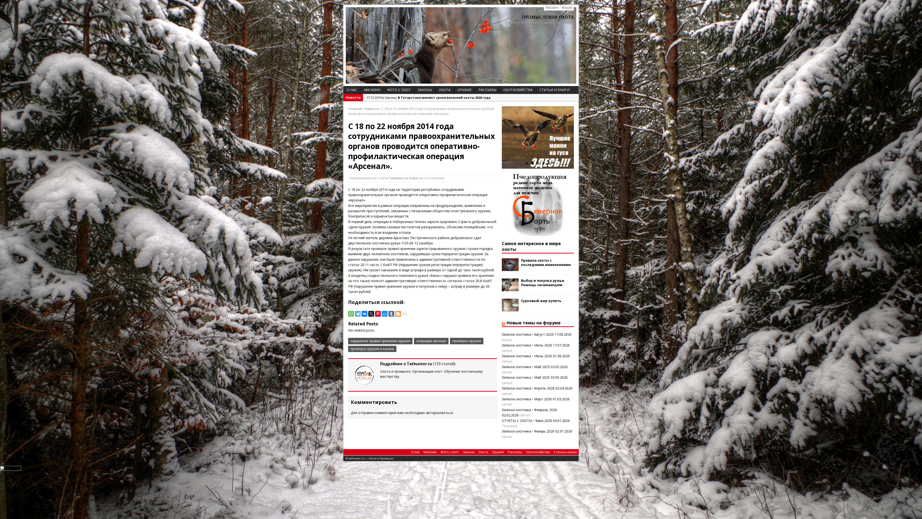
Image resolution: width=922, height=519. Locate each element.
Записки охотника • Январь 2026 (528, 431)
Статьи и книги (555, 89)
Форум (567, 8)
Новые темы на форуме (533, 323)
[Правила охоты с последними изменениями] (510, 268)
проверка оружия (466, 341)
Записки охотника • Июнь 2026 (527, 356)
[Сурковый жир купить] (510, 308)
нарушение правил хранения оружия (380, 341)
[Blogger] (398, 314)
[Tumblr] (391, 314)
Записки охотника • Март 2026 (527, 399)
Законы (425, 89)
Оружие (464, 89)
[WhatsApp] (351, 314)
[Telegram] (358, 314)
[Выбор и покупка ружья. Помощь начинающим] (510, 288)
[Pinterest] (378, 314)
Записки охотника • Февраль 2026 (529, 410)
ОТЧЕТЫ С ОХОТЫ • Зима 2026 (527, 420)
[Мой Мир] (385, 314)
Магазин (552, 8)
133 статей (444, 363)
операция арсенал (431, 341)
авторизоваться (439, 412)
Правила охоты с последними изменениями (546, 262)
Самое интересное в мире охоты (531, 246)
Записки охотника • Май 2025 (526, 367)
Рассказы (487, 89)
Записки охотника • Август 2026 (528, 334)
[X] (371, 314)
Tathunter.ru (398, 178)
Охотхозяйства (518, 89)
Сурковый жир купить (541, 300)
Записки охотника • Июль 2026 (527, 345)
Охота (444, 89)
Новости (416, 178)
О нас (352, 89)
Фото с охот (399, 89)
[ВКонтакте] (364, 314)
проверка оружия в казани (372, 348)
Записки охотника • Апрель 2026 (528, 388)
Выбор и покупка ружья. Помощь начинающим (543, 282)
